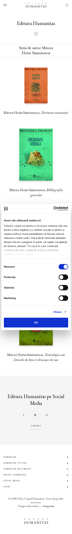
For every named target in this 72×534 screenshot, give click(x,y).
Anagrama (48, 506)
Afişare (57, 311)
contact (36, 426)
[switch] (63, 277)
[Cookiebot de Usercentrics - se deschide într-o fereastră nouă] (53, 208)
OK (36, 322)
